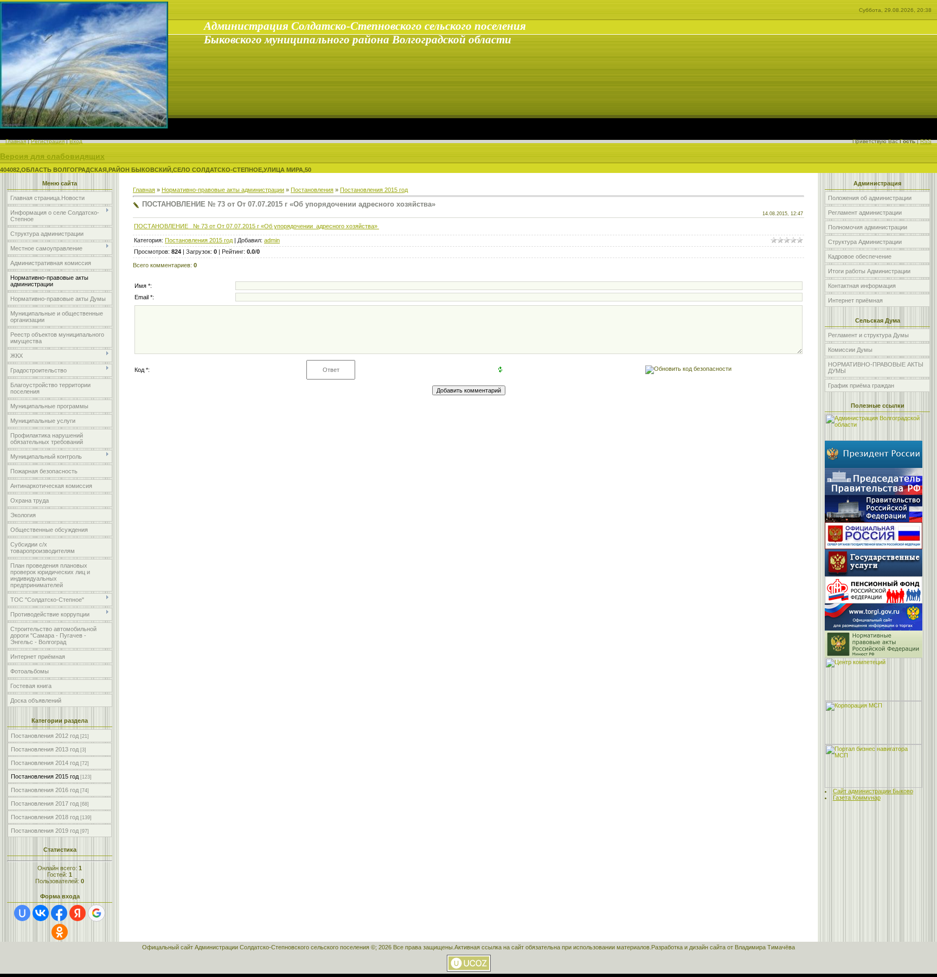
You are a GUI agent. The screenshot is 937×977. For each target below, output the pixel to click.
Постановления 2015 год (45, 776)
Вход (75, 141)
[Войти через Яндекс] (77, 913)
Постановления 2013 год (45, 749)
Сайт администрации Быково (873, 791)
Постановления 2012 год (45, 735)
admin (272, 240)
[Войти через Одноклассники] (60, 932)
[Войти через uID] (22, 913)
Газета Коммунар (857, 797)
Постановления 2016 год (45, 790)
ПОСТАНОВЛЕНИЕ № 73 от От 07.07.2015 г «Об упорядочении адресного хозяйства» (256, 226)
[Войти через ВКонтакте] (41, 913)
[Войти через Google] (96, 913)
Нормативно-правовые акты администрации (223, 190)
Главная (15, 141)
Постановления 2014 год (45, 763)
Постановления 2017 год (45, 803)
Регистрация (48, 141)
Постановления (312, 190)
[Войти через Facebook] (59, 913)
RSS (926, 141)
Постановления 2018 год (45, 817)
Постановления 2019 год (45, 830)
